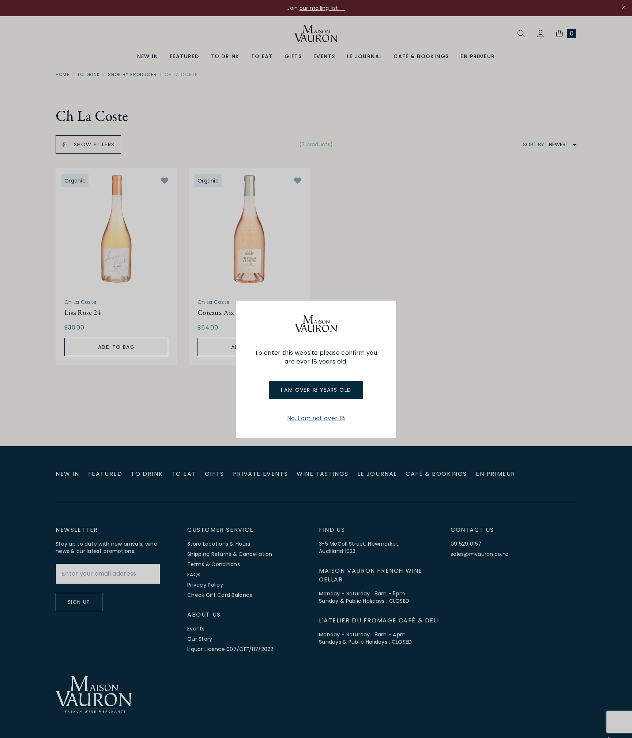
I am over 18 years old (316, 390)
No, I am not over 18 (316, 418)
